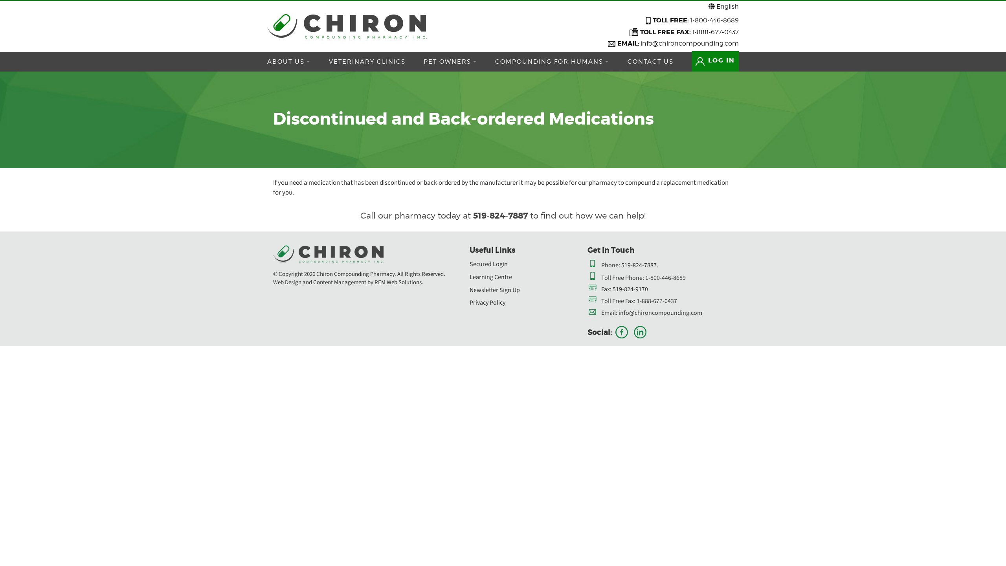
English (727, 6)
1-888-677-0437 (715, 32)
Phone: (610, 265)
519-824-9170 (630, 289)
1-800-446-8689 (714, 20)
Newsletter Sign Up (495, 290)
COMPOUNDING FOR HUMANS (549, 61)
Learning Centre (491, 277)
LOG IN (720, 60)
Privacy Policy (487, 302)
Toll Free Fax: (618, 301)
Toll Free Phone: (622, 278)
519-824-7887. (639, 265)
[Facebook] (621, 332)
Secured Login (489, 264)
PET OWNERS (447, 61)
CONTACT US (651, 61)
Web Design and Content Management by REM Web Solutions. (348, 282)
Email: (609, 313)
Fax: (606, 289)
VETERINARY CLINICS (367, 61)
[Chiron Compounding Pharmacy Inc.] (347, 26)
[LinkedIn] (640, 332)
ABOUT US (286, 61)
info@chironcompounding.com (690, 43)
